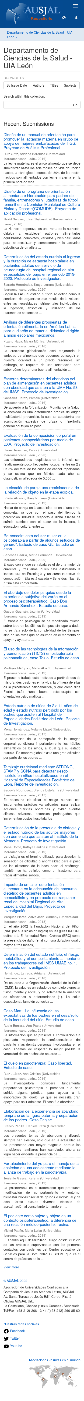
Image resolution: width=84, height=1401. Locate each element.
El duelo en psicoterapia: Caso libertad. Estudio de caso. (38, 1065)
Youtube (15, 1345)
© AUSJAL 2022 (15, 1280)
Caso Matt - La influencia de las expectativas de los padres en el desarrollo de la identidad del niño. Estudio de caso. (41, 1015)
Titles (54, 85)
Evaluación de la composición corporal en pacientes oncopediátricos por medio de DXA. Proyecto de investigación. (40, 439)
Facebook (17, 1330)
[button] (64, 17)
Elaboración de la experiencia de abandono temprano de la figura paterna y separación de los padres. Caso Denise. (41, 1115)
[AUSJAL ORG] (33, 6)
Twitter (14, 1338)
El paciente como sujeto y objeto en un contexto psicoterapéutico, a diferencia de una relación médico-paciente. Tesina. (40, 1220)
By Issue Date (17, 85)
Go (75, 104)
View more (11, 1267)
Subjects (70, 85)
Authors (38, 85)
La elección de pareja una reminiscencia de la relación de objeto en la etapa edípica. (41, 489)
